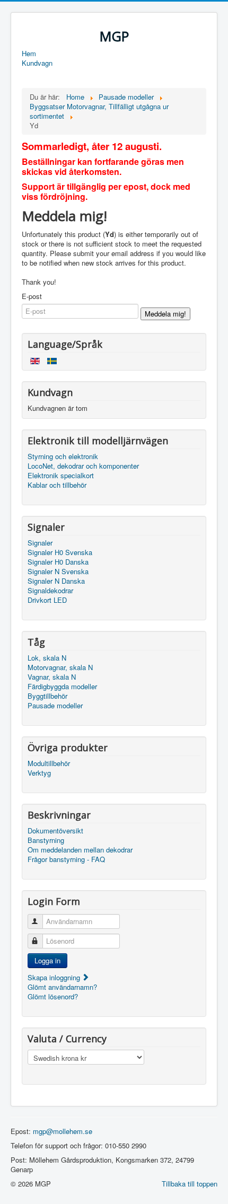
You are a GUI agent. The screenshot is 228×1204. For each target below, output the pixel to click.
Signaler (40, 543)
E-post (32, 296)
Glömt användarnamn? (62, 987)
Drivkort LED (47, 600)
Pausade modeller (55, 705)
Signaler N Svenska (58, 571)
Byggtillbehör (47, 696)
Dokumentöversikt (55, 831)
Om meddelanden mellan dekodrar (80, 850)
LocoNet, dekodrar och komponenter (83, 466)
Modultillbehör (49, 763)
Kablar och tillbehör (57, 485)
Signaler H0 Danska (58, 562)
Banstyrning (46, 840)
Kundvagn (37, 63)
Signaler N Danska (56, 581)
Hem (29, 53)
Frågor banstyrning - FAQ (66, 859)
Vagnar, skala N (52, 677)
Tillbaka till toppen (189, 1184)
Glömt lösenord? (53, 996)
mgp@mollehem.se (62, 1131)
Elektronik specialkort (61, 475)
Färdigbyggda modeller (62, 686)
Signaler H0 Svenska (60, 552)
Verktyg (39, 773)
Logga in (47, 960)
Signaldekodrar (50, 590)
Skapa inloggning (55, 977)
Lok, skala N (47, 658)
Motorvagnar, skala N (60, 667)
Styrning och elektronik (63, 456)
